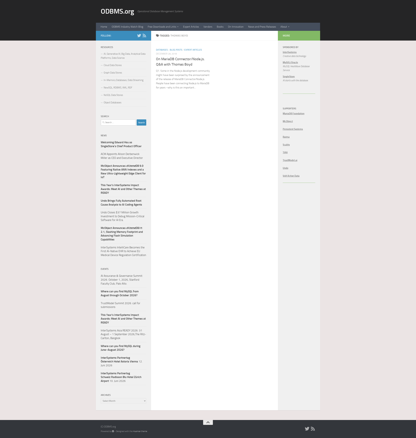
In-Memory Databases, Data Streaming (123, 80)
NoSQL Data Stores (113, 95)
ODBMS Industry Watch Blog (127, 26)
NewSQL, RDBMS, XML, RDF (118, 87)
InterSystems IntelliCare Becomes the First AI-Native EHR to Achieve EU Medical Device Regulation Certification (123, 251)
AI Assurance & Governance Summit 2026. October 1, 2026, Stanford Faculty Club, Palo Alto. (121, 279)
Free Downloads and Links (162, 26)
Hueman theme (140, 431)
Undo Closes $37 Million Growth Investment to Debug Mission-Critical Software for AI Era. (122, 216)
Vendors (207, 26)
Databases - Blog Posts (169, 50)
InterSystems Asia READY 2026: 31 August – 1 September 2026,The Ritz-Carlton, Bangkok (123, 334)
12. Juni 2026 (122, 361)
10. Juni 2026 (121, 377)
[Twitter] (139, 35)
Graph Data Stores (113, 72)
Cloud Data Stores (113, 65)
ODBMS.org (117, 11)
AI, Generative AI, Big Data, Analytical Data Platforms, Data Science (123, 55)
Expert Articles (191, 26)
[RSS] (144, 35)
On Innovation (236, 26)
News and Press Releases (262, 26)
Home (104, 26)
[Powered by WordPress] (113, 431)
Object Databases (112, 102)
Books (220, 26)
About (283, 26)
